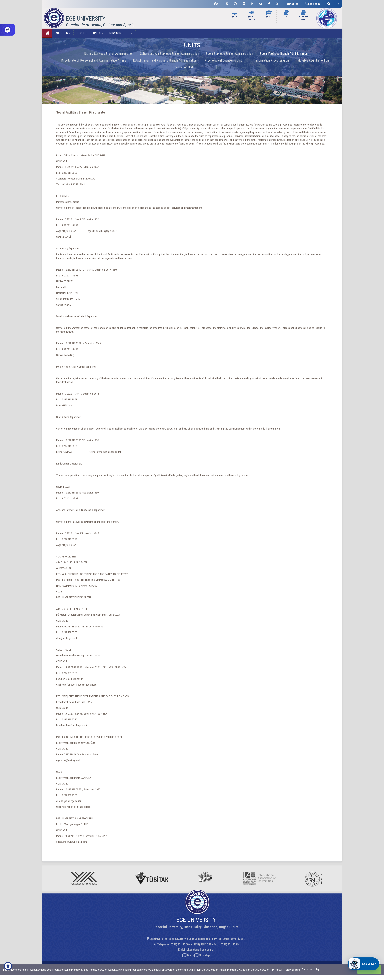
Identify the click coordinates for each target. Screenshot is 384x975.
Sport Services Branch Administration (229, 54)
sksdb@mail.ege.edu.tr (200, 949)
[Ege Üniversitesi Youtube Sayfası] (260, 3)
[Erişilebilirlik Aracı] (8, 966)
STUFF (81, 33)
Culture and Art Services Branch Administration (169, 54)
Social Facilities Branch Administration (284, 54)
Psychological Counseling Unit (223, 60)
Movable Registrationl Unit (314, 60)
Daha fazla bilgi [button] (310, 969)
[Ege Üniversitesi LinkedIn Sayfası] (252, 3)
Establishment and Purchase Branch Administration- (165, 60)
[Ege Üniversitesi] (328, 3)
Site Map (204, 955)
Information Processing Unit (273, 60)
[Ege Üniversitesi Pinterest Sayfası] (227, 3)
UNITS (97, 33)
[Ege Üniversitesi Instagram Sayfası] (235, 3)
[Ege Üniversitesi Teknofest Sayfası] (217, 3)
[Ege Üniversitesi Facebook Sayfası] (269, 3)
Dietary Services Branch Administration (108, 54)
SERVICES (115, 33)
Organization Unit (182, 67)
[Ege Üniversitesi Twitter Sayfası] (278, 3)
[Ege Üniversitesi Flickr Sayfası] (244, 3)
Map (190, 955)
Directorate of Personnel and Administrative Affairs (93, 60)
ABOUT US (61, 33)
